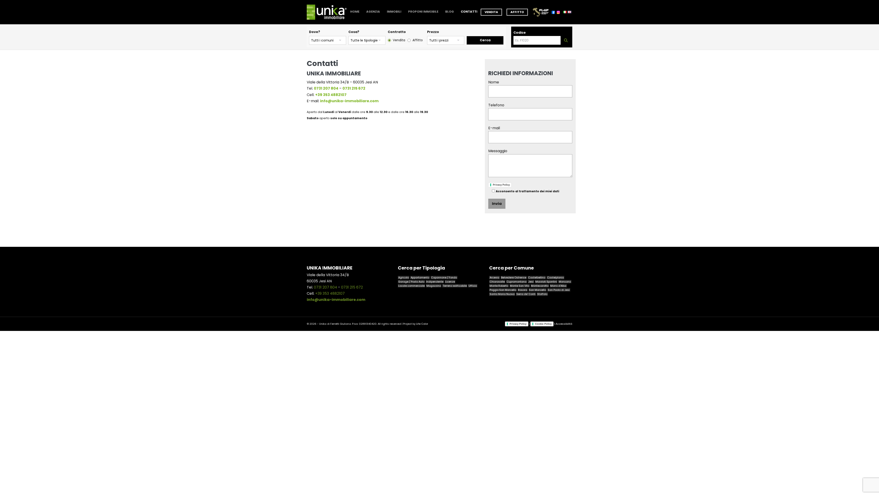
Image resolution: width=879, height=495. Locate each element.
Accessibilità (564, 323)
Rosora (522, 290)
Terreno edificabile (455, 285)
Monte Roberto (499, 285)
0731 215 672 (352, 287)
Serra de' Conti (525, 294)
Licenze (450, 281)
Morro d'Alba (558, 285)
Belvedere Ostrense (513, 277)
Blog (449, 11)
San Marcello (537, 290)
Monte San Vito (519, 285)
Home (354, 11)
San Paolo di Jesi (559, 290)
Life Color (422, 324)
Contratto (397, 32)
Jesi (531, 281)
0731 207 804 (325, 287)
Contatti (469, 11)
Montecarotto (539, 285)
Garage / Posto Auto (411, 281)
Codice (519, 32)
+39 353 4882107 (330, 293)
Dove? (314, 32)
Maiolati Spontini (546, 281)
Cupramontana (516, 281)
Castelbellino (536, 277)
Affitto (517, 12)
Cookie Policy (543, 323)
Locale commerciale (411, 285)
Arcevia (494, 277)
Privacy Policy (501, 184)
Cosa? (353, 32)
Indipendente (434, 281)
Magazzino (433, 285)
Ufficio (473, 285)
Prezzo (433, 32)
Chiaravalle (497, 281)
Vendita (491, 12)
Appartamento (420, 277)
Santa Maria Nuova (502, 294)
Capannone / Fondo (444, 277)
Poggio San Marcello (503, 290)
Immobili (394, 11)
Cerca (485, 40)
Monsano (565, 281)
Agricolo (403, 277)
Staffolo (542, 294)
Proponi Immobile (423, 11)
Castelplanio (555, 277)
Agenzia (373, 11)
